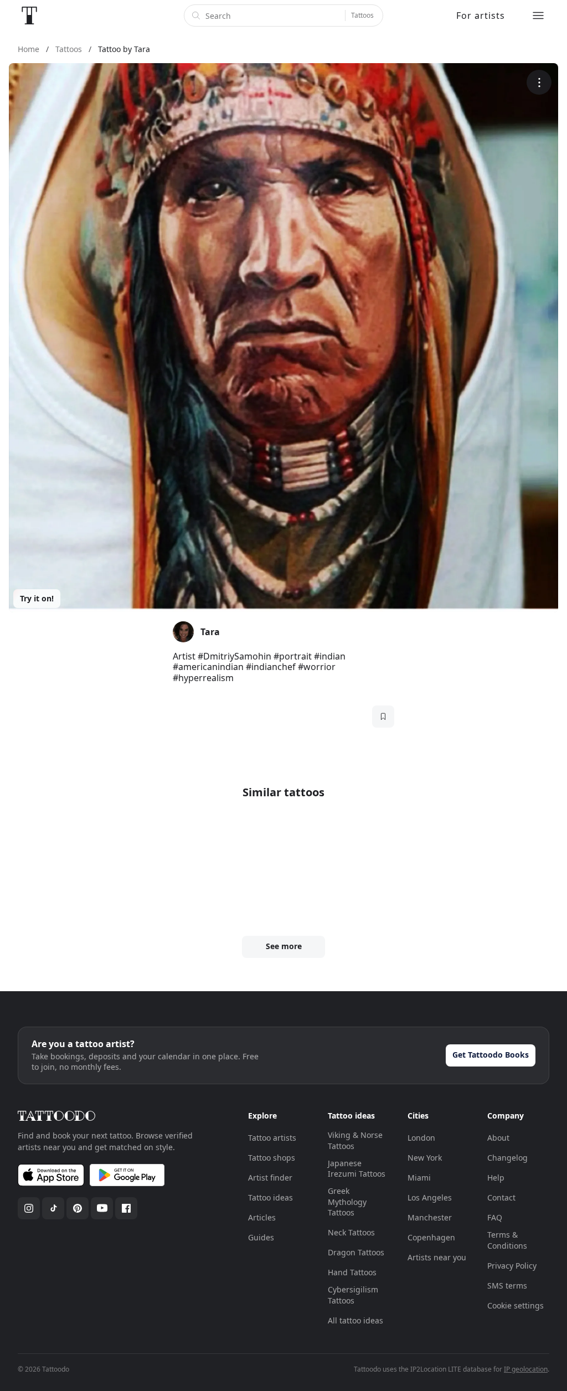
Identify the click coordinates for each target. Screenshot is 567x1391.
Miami (419, 1177)
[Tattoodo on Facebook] (126, 1208)
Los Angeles (430, 1197)
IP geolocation (526, 1369)
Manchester (430, 1217)
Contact (501, 1197)
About (498, 1137)
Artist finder (270, 1177)
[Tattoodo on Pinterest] (77, 1208)
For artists (480, 15)
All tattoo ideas (355, 1320)
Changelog (507, 1157)
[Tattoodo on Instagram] (29, 1208)
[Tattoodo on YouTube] (102, 1208)
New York (425, 1157)
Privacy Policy (512, 1265)
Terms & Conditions (507, 1240)
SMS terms (507, 1285)
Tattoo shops (271, 1157)
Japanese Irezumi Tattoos (356, 1168)
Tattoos (362, 15)
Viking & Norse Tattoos (355, 1140)
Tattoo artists (272, 1137)
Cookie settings (515, 1305)
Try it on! (37, 598)
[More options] (539, 82)
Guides (261, 1237)
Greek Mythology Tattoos (347, 1202)
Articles (262, 1217)
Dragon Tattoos (356, 1252)
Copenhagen (431, 1237)
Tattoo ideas (270, 1197)
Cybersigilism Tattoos (353, 1295)
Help (495, 1177)
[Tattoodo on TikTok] (53, 1208)
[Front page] (29, 15)
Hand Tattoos (352, 1272)
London (421, 1137)
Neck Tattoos (351, 1232)
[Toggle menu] (538, 15)
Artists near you (437, 1257)
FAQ (494, 1217)
